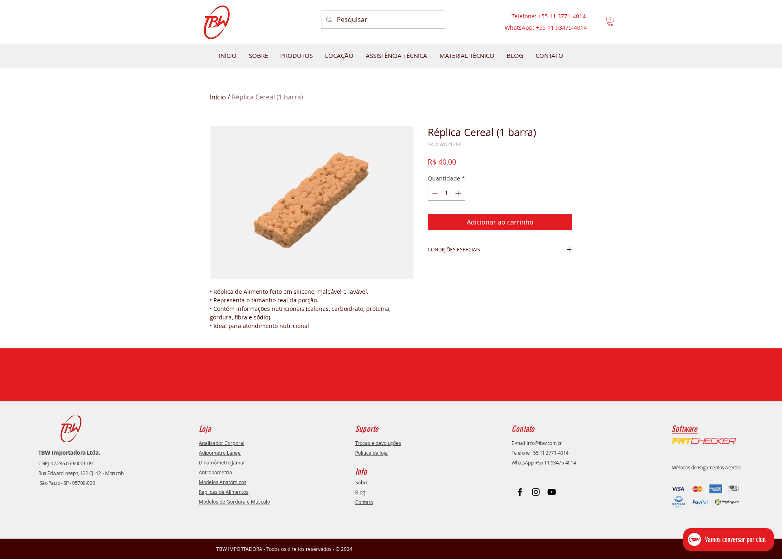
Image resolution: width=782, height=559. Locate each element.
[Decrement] (434, 193)
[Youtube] (552, 492)
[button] (610, 21)
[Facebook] (520, 492)
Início (218, 96)
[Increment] (459, 193)
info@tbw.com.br (544, 443)
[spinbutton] (446, 193)
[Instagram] (536, 492)
